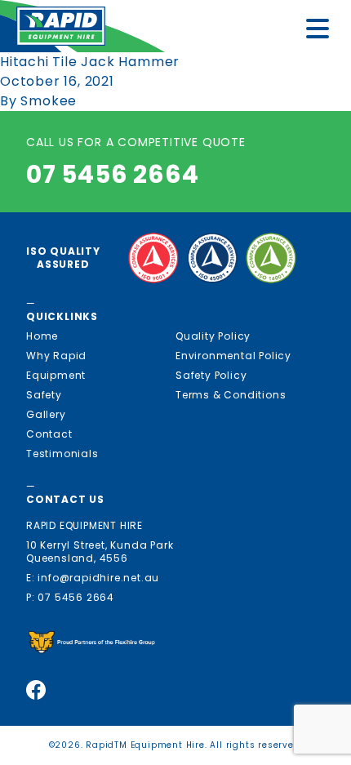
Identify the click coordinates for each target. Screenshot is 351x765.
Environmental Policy (233, 355)
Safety (44, 395)
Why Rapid (56, 355)
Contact (49, 434)
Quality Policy (213, 336)
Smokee (48, 100)
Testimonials (62, 453)
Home (42, 336)
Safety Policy (211, 375)
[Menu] (322, 31)
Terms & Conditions (231, 395)
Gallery (46, 414)
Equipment (56, 375)
